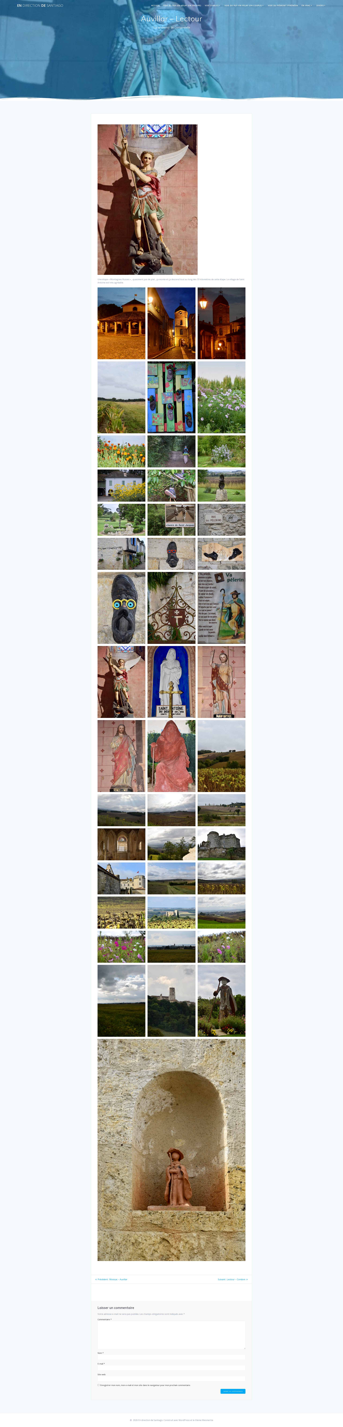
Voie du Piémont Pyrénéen (283, 5)
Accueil (155, 5)
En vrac (306, 5)
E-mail (101, 1363)
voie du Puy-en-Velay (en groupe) (182, 5)
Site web (102, 1374)
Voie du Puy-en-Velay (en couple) (243, 5)
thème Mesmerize (204, 1420)
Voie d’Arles (212, 5)
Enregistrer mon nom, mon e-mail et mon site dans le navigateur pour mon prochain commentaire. (145, 1385)
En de (40, 5)
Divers (320, 5)
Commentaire (105, 1319)
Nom (101, 1353)
